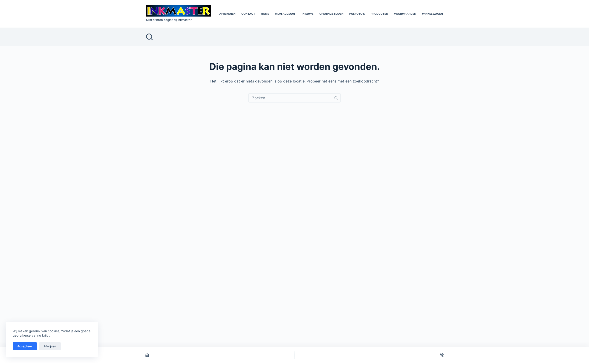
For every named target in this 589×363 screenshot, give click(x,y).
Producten (379, 13)
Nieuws (308, 13)
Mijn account (286, 13)
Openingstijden (331, 13)
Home (265, 13)
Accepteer (24, 346)
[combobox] (290, 97)
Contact (248, 13)
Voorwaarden (405, 13)
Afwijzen (50, 346)
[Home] (147, 355)
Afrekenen (227, 13)
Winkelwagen (432, 13)
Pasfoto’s (357, 13)
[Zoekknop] (336, 98)
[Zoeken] (149, 37)
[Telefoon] (442, 355)
